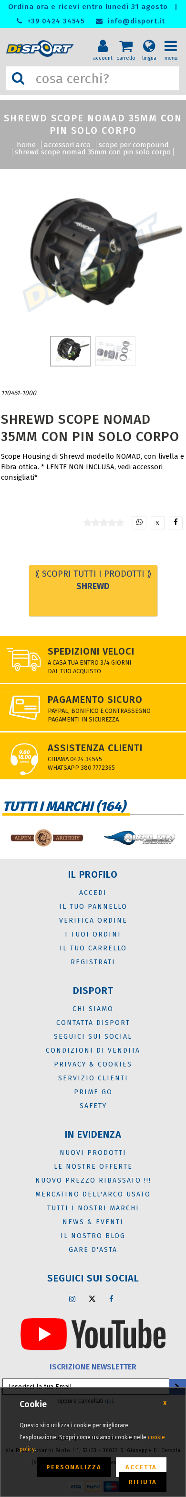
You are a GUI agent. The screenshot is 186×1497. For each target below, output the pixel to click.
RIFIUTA (143, 1482)
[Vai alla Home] (41, 48)
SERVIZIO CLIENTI (93, 1078)
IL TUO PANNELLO (93, 907)
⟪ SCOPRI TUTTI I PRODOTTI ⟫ (93, 580)
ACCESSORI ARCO (67, 144)
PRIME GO (93, 1092)
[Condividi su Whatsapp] (139, 523)
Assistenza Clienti (95, 748)
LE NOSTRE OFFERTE (93, 1167)
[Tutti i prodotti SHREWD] (45, 393)
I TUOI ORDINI (93, 934)
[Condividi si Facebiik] (176, 523)
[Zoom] (93, 260)
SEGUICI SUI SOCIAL (93, 1037)
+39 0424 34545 (54, 21)
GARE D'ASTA (93, 1250)
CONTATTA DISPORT (93, 1023)
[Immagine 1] (115, 351)
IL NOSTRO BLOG (93, 1236)
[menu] (174, 38)
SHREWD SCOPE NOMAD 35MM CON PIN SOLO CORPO (93, 152)
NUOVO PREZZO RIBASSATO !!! (93, 1180)
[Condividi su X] (158, 523)
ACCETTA (141, 1467)
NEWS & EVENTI (93, 1222)
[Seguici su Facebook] (111, 1298)
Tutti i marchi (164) (63, 806)
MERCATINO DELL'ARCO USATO (93, 1194)
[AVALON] (139, 838)
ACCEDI (93, 893)
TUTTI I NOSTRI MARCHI (93, 1208)
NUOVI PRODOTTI (93, 1153)
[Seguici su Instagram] (72, 1298)
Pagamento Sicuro (95, 699)
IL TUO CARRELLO (93, 948)
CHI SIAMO (93, 1009)
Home (26, 144)
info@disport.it (135, 21)
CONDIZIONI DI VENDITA (93, 1050)
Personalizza (74, 1467)
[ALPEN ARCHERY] (46, 838)
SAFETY (93, 1106)
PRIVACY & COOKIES (93, 1064)
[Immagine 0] (71, 351)
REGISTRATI (93, 962)
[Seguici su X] (92, 1298)
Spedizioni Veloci (91, 651)
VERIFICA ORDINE (93, 920)
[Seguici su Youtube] (93, 1333)
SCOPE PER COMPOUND (134, 144)
